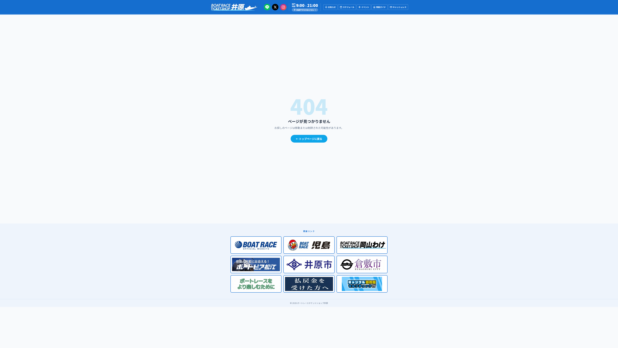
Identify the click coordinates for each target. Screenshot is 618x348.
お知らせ (332, 7)
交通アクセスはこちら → (306, 10)
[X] (275, 7)
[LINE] (267, 7)
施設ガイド (381, 7)
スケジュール (348, 7)
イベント (365, 7)
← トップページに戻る (309, 139)
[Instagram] (283, 7)
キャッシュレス (399, 7)
